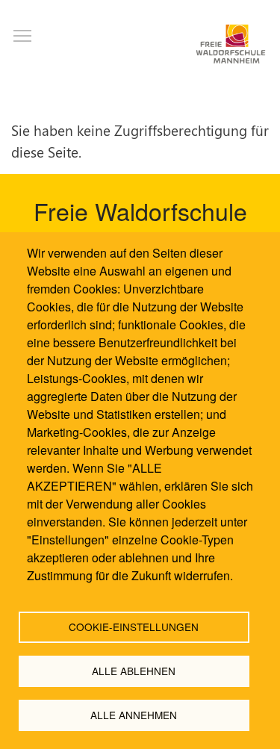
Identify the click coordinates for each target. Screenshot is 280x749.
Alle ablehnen (133, 670)
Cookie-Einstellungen (134, 626)
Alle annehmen (133, 714)
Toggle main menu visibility (22, 35)
